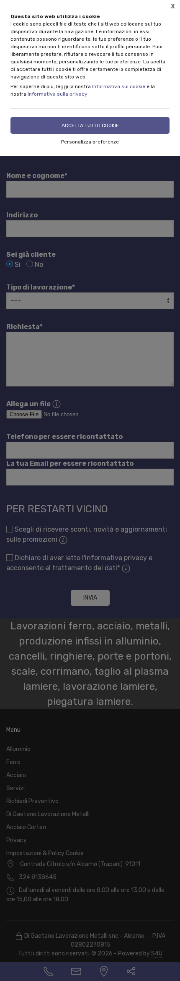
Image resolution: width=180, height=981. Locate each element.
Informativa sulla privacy (57, 94)
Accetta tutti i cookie (90, 125)
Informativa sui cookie (118, 86)
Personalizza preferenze (90, 142)
